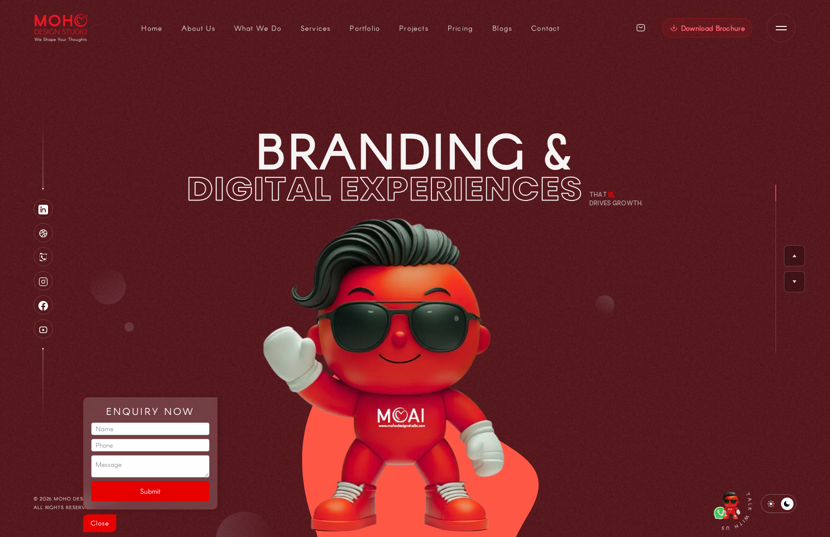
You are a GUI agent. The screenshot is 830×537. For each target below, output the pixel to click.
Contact (545, 28)
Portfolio (365, 28)
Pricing (460, 28)
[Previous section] (794, 255)
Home (151, 28)
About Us (198, 28)
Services (316, 28)
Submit (150, 491)
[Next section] (794, 281)
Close (100, 523)
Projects (413, 28)
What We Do (257, 28)
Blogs (502, 28)
